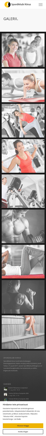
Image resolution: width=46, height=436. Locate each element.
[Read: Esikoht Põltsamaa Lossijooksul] (5, 389)
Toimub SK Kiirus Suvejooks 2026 (18, 399)
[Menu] (39, 4)
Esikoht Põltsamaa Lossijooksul (18, 388)
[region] (23, 418)
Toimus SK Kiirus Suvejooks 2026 (18, 393)
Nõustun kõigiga (23, 426)
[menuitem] (39, 4)
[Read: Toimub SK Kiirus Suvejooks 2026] (5, 400)
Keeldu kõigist (23, 432)
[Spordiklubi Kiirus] (19, 4)
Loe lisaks (17, 419)
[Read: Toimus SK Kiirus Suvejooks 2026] (5, 395)
